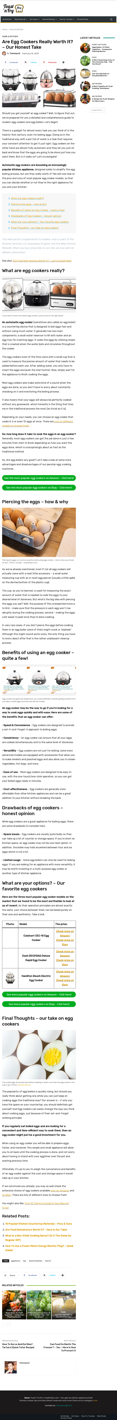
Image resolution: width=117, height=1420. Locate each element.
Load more (96, 110)
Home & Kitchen (16, 29)
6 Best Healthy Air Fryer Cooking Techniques (102, 87)
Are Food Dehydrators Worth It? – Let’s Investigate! (42, 260)
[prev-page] (4, 1324)
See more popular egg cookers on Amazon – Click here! (39, 994)
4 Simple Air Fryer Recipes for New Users (103, 100)
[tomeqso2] (4, 53)
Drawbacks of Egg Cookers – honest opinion (36, 216)
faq (24, 1261)
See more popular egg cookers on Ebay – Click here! (39, 1004)
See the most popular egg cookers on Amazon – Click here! (39, 478)
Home (4, 29)
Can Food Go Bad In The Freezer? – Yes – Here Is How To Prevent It (60, 1347)
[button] (111, 19)
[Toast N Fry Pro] (17, 8)
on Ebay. (7, 1195)
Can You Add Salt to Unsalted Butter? (63, 1316)
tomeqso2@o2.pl (64, 1405)
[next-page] (9, 1324)
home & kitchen (35, 1261)
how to (48, 1261)
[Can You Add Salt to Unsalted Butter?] (64, 1304)
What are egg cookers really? (27, 198)
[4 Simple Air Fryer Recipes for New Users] (85, 99)
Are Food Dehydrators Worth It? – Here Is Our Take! (36, 1229)
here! (95, 1401)
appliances (15, 1261)
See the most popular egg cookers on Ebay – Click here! (39, 487)
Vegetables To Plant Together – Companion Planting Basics (14, 1315)
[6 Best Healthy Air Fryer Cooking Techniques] (85, 86)
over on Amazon (60, 1190)
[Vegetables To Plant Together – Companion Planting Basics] (14, 1304)
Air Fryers (97, 84)
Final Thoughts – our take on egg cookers (34, 227)
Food (38, 1310)
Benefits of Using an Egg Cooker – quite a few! (38, 210)
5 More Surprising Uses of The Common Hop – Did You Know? (39, 1315)
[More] (63, 62)
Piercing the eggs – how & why (29, 204)
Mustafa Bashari (24, 1085)
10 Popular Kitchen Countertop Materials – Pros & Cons (38, 1223)
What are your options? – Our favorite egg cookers (40, 222)
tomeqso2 (15, 53)
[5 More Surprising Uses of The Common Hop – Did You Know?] (39, 1304)
